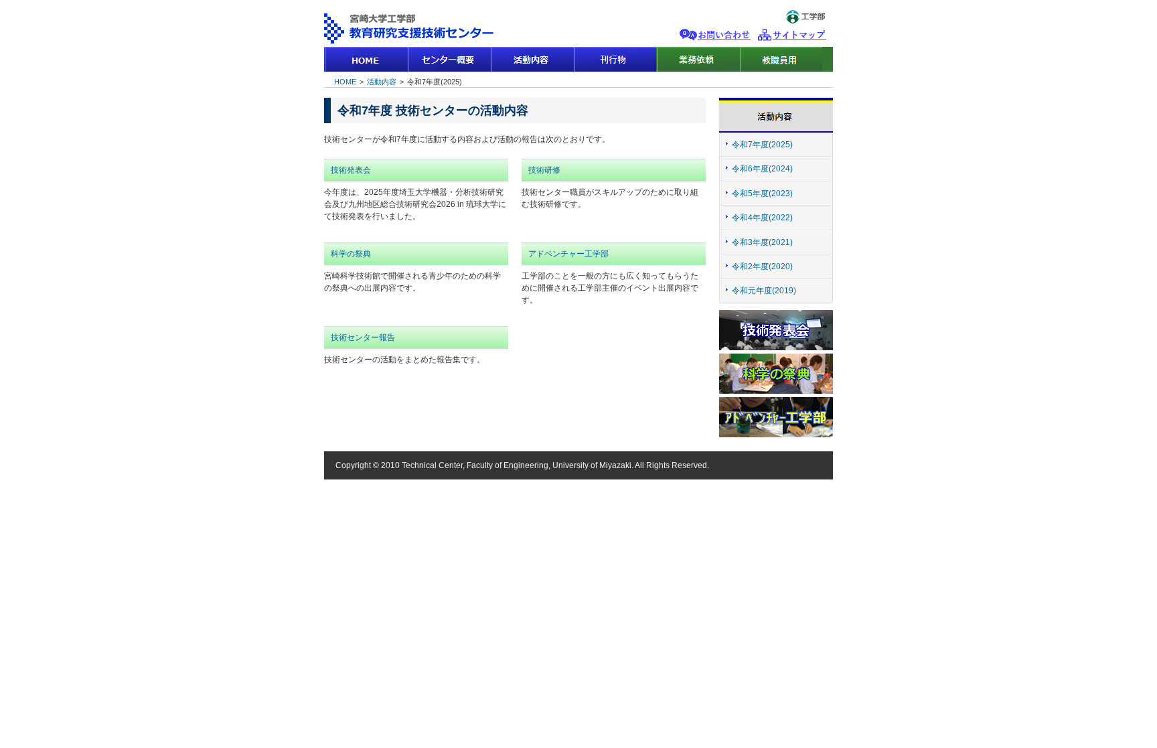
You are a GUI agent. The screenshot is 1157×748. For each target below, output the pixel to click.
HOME (365, 59)
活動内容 (531, 59)
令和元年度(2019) (764, 290)
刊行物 (614, 59)
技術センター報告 (363, 337)
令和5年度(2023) (762, 193)
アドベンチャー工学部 (568, 253)
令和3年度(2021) (762, 242)
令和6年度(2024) (762, 168)
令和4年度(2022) (762, 217)
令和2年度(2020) (762, 266)
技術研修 (544, 170)
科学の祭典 (351, 253)
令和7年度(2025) (762, 144)
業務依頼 (697, 59)
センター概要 (448, 59)
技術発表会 (351, 170)
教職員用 (780, 59)
